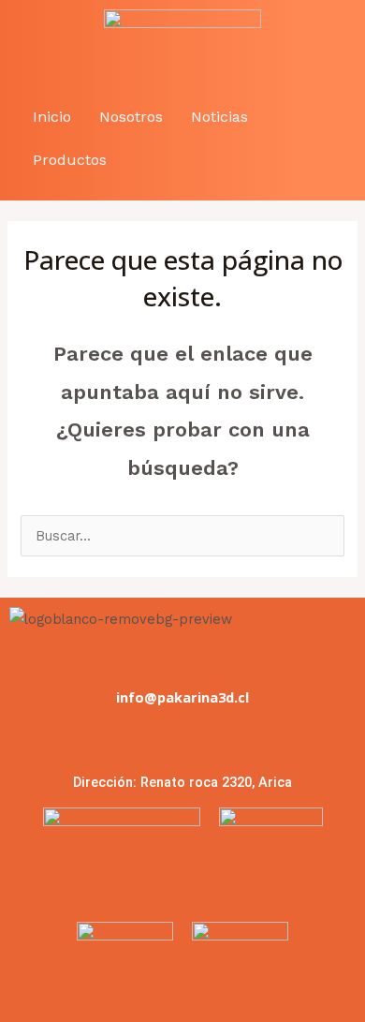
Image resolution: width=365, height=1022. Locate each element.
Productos (70, 160)
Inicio (52, 117)
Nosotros (131, 117)
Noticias (219, 117)
